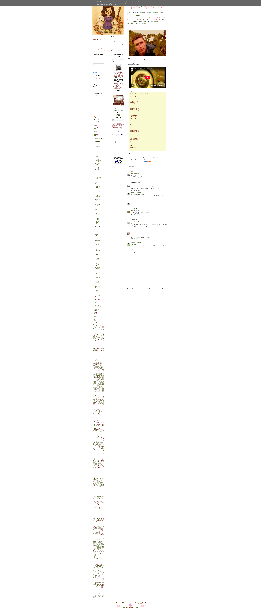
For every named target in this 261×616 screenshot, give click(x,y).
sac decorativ (100, 542)
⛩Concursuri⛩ (137, 15)
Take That (96, 568)
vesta (99, 586)
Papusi (95, 508)
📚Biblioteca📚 (142, 12)
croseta (94, 400)
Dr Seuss (102, 412)
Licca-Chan (95, 467)
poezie (103, 515)
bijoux (94, 364)
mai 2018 (96, 302)
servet (100, 554)
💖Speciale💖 (161, 19)
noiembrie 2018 (97, 141)
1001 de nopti (102, 328)
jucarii (102, 450)
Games (99, 426)
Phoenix (100, 510)
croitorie (99, 399)
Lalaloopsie (100, 462)
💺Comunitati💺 (130, 14)
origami (94, 503)
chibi (94, 386)
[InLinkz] (118, 131)
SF (95, 555)
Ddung (102, 403)
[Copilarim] (98, 110)
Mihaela (102, 486)
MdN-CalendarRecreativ (100, 481)
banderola (94, 359)
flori (99, 421)
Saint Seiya (100, 543)
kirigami (102, 457)
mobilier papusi (97, 492)
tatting (101, 568)
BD (95, 361)
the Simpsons (95, 573)
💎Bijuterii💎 (149, 12)
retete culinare (101, 535)
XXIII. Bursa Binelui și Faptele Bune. (97, 167)
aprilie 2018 (97, 303)
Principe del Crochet (96, 521)
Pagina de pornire (147, 288)
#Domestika (102, 324)
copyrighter (96, 396)
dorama (96, 412)
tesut (100, 571)
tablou (103, 567)
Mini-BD (101, 487)
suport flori (102, 565)
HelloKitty (102, 440)
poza (94, 519)
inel (103, 445)
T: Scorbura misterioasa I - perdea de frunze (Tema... (97, 282)
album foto (97, 345)
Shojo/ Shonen (101, 556)
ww (103, 594)
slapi (93, 559)
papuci (100, 507)
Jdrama (95, 450)
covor (101, 397)
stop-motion (97, 561)
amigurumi (95, 348)
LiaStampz (95, 466)
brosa (97, 368)
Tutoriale (118, 114)
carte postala (99, 379)
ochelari (96, 499)
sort (93, 560)
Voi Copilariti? (118, 115)
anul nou (102, 352)
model (103, 492)
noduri (99, 497)
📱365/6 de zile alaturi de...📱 (144, 21)
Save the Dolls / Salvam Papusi (98, 550)
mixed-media (102, 490)
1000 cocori (95, 328)
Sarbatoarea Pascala (100, 547)
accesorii (94, 337)
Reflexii (96, 533)
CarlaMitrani (97, 377)
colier (96, 390)
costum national (95, 397)
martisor (102, 477)
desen (94, 408)
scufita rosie (100, 551)
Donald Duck (101, 411)
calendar (94, 374)
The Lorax (100, 572)
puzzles (100, 529)
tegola (98, 570)
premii (94, 520)
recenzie (97, 532)
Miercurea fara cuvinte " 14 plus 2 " (97, 181)
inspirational (97, 446)
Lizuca (101, 468)
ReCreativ (102, 532)
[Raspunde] (137, 173)
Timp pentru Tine (101, 574)
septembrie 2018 (98, 295)
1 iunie (100, 327)
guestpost (94, 431)
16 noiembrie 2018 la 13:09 (135, 200)
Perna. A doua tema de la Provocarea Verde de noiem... (97, 237)
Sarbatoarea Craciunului (99, 546)
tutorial (102, 581)
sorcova (101, 559)
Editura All (96, 415)
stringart (102, 561)
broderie (102, 367)
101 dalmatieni (97, 329)
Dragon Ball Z (102, 413)
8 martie (97, 335)
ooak (94, 501)
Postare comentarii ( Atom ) (149, 290)
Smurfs (97, 559)
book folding (97, 366)
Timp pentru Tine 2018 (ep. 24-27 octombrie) (97, 264)
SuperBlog (95, 564)
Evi (101, 416)
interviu (102, 448)
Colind (102, 390)
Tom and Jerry (101, 576)
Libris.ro (100, 466)
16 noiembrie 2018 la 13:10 (135, 208)
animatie (99, 350)
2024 (95, 128)
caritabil (102, 376)
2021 (95, 132)
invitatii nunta (97, 449)
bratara (102, 366)
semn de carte (101, 552)
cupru (99, 401)
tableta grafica (96, 567)
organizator (100, 502)
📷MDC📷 (135, 21)
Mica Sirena (100, 483)
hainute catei (96, 432)
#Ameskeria (95, 324)
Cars (95, 378)
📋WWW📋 (144, 23)
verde (103, 584)
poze (99, 519)
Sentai (96, 553)
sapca (99, 545)
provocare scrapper (100, 525)
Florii (100, 422)
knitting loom (97, 458)
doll (96, 411)
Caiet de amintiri (99, 373)
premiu (100, 520)
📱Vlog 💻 (138, 23)
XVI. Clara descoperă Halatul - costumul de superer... (97, 249)
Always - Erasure (97, 286)
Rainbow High (101, 530)
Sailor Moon (95, 543)
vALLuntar (94, 584)
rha (95, 117)
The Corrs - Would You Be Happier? (98, 160)
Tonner (94, 579)
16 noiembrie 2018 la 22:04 (135, 240)
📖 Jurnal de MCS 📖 (130, 23)
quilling (94, 530)
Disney (97, 410)
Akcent (99, 343)
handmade (96, 438)
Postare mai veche (165, 288)
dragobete (96, 413)
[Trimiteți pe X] (131, 166)
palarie (101, 503)
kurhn (99, 461)
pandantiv (95, 504)
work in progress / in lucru (98, 593)
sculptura (94, 552)
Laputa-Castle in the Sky (96, 463)
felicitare (96, 418)
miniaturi (94, 488)
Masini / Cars (95, 480)
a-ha (97, 336)
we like (96, 591)
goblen (94, 430)
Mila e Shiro (96, 487)
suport (96, 565)
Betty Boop (96, 363)
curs (103, 401)
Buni (103, 370)
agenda (96, 342)
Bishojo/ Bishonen (101, 364)
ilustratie (99, 445)
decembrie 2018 (97, 138)
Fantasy (94, 417)
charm (98, 384)
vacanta (103, 582)
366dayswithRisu (96, 334)
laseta (103, 463)
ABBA (101, 336)
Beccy (98, 362)
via (131, 91)
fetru (94, 420)
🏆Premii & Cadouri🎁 (137, 19)
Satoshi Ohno (95, 549)
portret (94, 518)
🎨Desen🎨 (144, 14)
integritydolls (95, 448)
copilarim (132, 192)
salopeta (94, 544)
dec (101, 404)
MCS (94, 481)
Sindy (101, 558)
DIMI (132, 173)
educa (101, 415)
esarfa (94, 416)
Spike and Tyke (98, 560)
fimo (95, 421)
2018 (95, 137)
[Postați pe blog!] (130, 166)
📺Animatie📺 (135, 12)
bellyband (102, 362)
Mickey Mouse (95, 484)
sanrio (96, 545)
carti (98, 380)
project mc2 (99, 522)
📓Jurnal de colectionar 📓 (155, 21)
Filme (103, 420)
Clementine (94, 388)
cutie (96, 402)
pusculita (99, 528)
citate (100, 387)
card (97, 376)
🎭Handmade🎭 (158, 14)
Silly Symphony (99, 557)
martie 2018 (97, 305)
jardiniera (102, 449)
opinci (101, 501)
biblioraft (101, 363)
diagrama (97, 409)
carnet (103, 377)
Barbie (94, 360)
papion (96, 507)
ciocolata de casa (95, 387)
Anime (94, 351)
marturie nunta (99, 478)
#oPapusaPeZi (97, 326)
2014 (95, 315)
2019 (95, 135)
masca (101, 479)
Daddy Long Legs (101, 402)
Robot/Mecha (99, 538)
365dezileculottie (99, 333)
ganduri (95, 428)
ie (95, 445)
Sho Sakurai (95, 556)
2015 (95, 313)
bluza (99, 365)
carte (98, 378)
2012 (95, 317)
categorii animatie (101, 381)
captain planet (98, 375)
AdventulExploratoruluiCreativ (98, 341)
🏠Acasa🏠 (129, 12)
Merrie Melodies (96, 482)
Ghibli (101, 429)
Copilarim (123, 599)
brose (101, 368)
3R (103, 334)
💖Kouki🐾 (153, 17)
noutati (102, 497)
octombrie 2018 (97, 292)
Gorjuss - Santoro (99, 430)
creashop (98, 398)
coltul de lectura (99, 391)
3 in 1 (102, 329)
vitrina (94, 588)
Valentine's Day (98, 583)
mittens (96, 490)
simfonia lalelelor (96, 558)
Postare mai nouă (130, 288)
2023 (95, 130)
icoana (100, 444)
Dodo (103, 410)
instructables (99, 447)
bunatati (95, 370)
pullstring (100, 527)
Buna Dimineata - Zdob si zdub (139, 28)
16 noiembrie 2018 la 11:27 (135, 190)
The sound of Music (101, 573)
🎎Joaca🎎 (164, 14)
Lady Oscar (94, 462)
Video (98, 587)
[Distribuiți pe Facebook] (133, 166)
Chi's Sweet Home (98, 385)
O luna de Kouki (97, 219)
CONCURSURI (118, 77)
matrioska (100, 480)
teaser (99, 569)
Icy (103, 444)
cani (93, 375)
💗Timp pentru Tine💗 (153, 19)
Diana (132, 210)
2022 (95, 131)
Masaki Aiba (95, 479)
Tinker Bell (97, 575)
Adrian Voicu (95, 338)
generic (96, 429)
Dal (95, 403)
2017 (95, 310)
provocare (102, 523)
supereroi (102, 564)
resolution (94, 535)
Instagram (102, 446)
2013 (95, 316)
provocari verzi (100, 526)
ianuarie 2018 (97, 309)
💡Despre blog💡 (150, 14)
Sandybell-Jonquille (100, 544)
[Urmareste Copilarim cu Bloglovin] (118, 120)
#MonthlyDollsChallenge (99, 325)
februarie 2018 (97, 306)
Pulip (97, 527)
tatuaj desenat (95, 569)
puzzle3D (94, 529)
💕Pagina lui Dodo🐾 (161, 17)
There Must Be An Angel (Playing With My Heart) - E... (97, 243)
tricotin (97, 581)
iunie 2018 (97, 301)
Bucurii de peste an (97, 369)
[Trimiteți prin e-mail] (128, 166)
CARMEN (132, 231)
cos (101, 396)
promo (94, 523)
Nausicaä (94, 497)
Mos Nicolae (101, 493)
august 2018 (97, 298)
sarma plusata (98, 548)
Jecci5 (99, 450)
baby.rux (96, 114)
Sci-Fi (96, 551)
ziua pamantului (101, 596)
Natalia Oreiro (99, 496)
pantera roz (102, 505)
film (99, 420)
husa (94, 443)
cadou (102, 371)
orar (94, 502)
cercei (98, 383)
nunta (103, 498)
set (103, 554)
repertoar (102, 533)
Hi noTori (96, 441)
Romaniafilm (95, 539)
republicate (97, 534)
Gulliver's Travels (101, 431)
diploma (102, 409)
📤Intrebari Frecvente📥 (146, 17)
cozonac (94, 398)
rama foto (97, 531)
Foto (94, 424)
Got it (162, 3)
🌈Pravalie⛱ (129, 19)
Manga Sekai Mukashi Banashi (98, 473)
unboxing (97, 582)
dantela (99, 403)
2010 (95, 320)
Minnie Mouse (95, 489)
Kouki (99, 460)
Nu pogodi (97, 498)
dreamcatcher (96, 414)
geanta (103, 428)
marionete (96, 477)
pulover (94, 528)
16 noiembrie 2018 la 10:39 (135, 182)
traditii (102, 579)
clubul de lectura (101, 389)
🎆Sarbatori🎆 (145, 19)
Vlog (99, 588)
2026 (95, 125)
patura (103, 508)
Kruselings (94, 461)
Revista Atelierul (100, 536)
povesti (99, 518)
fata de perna (101, 417)
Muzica (102, 495)
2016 (95, 312)
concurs (94, 392)
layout (96, 464)
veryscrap (94, 586)
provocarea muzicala (148, 163)
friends (99, 425)
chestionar (102, 384)
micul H (102, 484)
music (96, 495)
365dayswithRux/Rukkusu (98, 332)
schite (103, 550)
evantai (98, 416)
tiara (95, 574)
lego (100, 465)
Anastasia (102, 348)
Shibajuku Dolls (100, 555)
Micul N (96, 485)
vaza (99, 584)
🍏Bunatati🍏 (155, 12)
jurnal (100, 453)
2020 (95, 134)
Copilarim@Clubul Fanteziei (99, 395)
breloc (97, 367)
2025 (95, 127)
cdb (96, 382)
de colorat (97, 404)
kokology (98, 459)
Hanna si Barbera (96, 439)
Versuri (98, 585)
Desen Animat (101, 408)
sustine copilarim (99, 566)
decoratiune (96, 405)
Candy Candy (100, 374)
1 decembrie (95, 327)
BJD (95, 365)
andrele (96, 349)
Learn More (157, 3)
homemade (102, 441)
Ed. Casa (102, 414)
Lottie (98, 469)
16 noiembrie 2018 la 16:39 (135, 219)
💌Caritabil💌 (162, 12)
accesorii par (99, 337)
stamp (103, 560)
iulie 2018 (96, 299)
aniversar (102, 351)
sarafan (103, 545)
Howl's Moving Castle (99, 442)
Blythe (103, 365)
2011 (95, 319)
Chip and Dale (99, 386)
